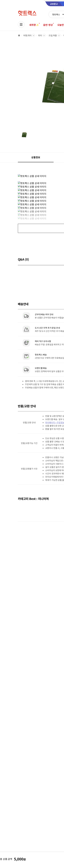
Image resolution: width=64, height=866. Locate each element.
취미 (40, 35)
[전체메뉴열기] (21, 24)
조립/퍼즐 (53, 35)
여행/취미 (27, 35)
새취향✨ (34, 25)
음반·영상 (48, 25)
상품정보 (35, 157)
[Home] (19, 35)
